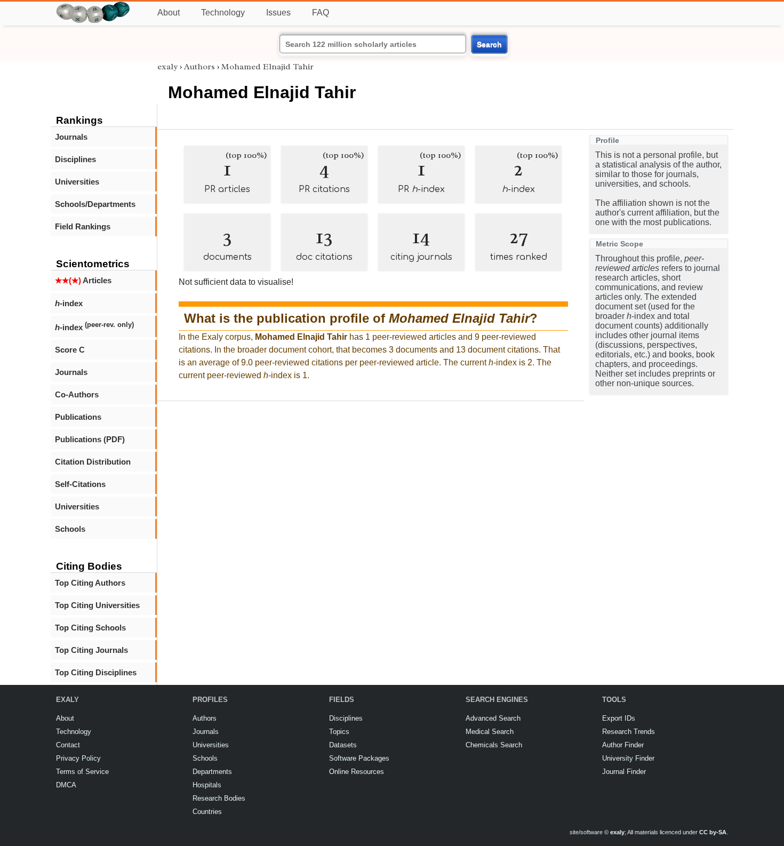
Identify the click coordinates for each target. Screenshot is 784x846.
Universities (77, 181)
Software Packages (359, 758)
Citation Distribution (93, 461)
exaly (167, 66)
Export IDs (618, 718)
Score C (70, 349)
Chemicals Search (494, 745)
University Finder (628, 758)
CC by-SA (712, 832)
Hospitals (207, 785)
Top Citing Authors (90, 582)
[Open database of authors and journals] (93, 6)
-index (69, 303)
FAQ (320, 12)
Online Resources (356, 772)
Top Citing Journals (91, 650)
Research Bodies (219, 798)
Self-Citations (80, 484)
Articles (83, 280)
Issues (278, 12)
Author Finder (623, 745)
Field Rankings (82, 226)
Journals (71, 136)
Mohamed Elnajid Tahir (267, 66)
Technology (223, 12)
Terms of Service (82, 772)
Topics (339, 732)
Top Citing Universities (97, 605)
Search (489, 44)
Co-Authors (77, 394)
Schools (70, 528)
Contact (68, 745)
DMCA (66, 785)
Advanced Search (493, 718)
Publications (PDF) (90, 439)
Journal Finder (624, 772)
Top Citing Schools (90, 627)
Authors (199, 66)
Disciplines (75, 159)
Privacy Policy (78, 758)
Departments (212, 772)
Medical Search (490, 732)
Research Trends (628, 732)
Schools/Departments (95, 204)
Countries (207, 812)
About (168, 12)
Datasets (343, 745)
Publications (78, 416)
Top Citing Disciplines (96, 672)
